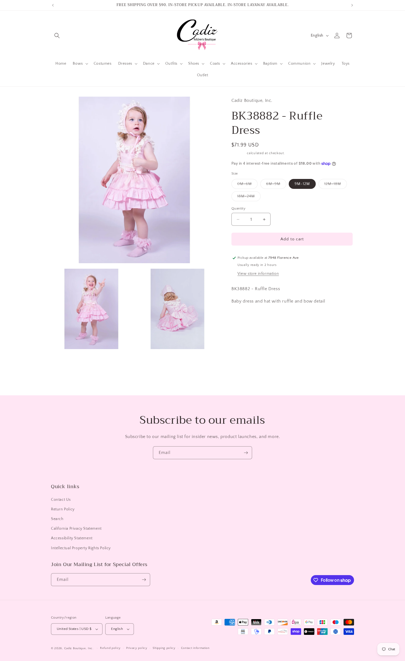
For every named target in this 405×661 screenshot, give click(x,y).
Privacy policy (136, 648)
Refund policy (110, 648)
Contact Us (61, 499)
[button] (57, 35)
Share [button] (242, 318)
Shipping (238, 153)
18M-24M (249, 197)
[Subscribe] (246, 452)
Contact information (195, 648)
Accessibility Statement (72, 538)
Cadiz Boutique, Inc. (79, 648)
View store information (258, 273)
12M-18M (335, 185)
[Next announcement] (352, 5)
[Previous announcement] (53, 5)
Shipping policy (164, 648)
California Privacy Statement (76, 528)
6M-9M (276, 185)
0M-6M (247, 185)
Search (57, 519)
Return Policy (63, 509)
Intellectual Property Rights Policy (81, 548)
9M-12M (302, 184)
